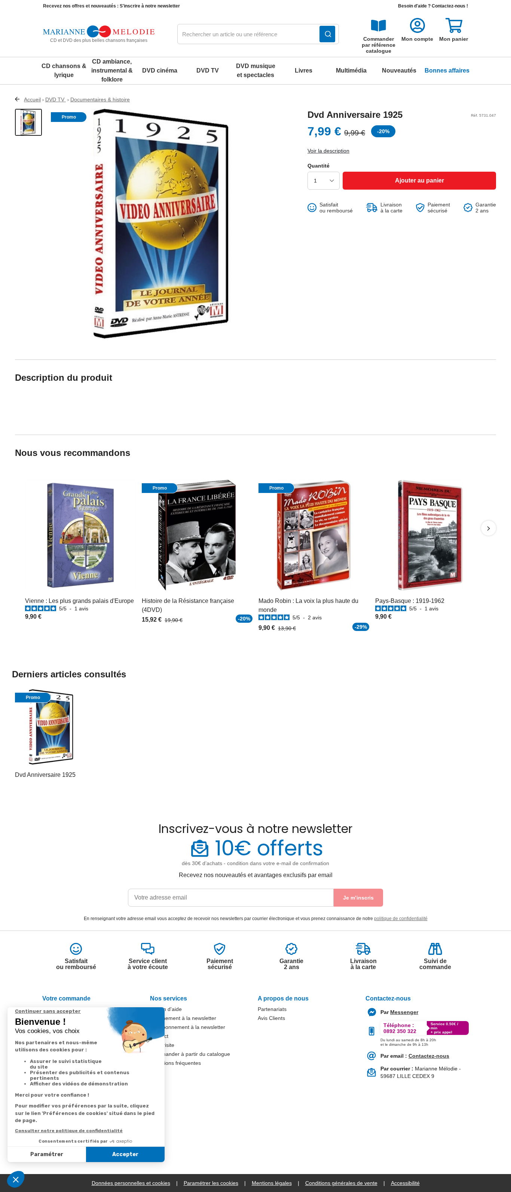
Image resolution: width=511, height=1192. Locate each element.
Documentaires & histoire (100, 99)
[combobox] (258, 34)
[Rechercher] (327, 34)
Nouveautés (399, 70)
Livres (303, 70)
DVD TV (207, 70)
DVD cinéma (159, 70)
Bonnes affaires (447, 70)
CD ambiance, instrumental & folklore (112, 70)
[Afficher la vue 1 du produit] (28, 122)
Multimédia (351, 70)
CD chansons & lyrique (64, 70)
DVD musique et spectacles (255, 70)
